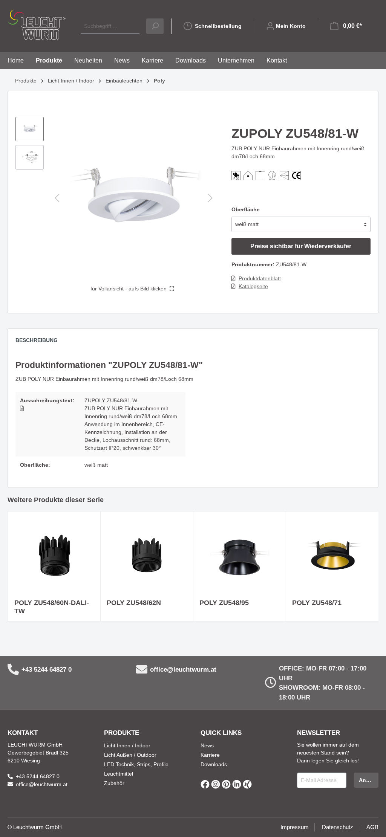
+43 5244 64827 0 (46, 669)
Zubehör (114, 783)
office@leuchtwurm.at (183, 669)
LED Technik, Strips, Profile (136, 764)
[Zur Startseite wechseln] (37, 24)
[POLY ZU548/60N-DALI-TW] (54, 555)
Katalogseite (253, 286)
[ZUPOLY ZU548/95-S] (239, 555)
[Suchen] (155, 26)
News (207, 745)
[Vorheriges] (57, 198)
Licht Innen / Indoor (127, 745)
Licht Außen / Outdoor (130, 755)
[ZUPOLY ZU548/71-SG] (332, 555)
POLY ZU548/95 (224, 602)
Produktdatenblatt (260, 278)
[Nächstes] (210, 198)
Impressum (294, 827)
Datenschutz (337, 827)
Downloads (214, 764)
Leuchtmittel (118, 774)
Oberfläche (245, 209)
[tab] (40, 342)
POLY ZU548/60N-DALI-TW (51, 607)
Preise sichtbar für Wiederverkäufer (300, 246)
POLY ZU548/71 (317, 602)
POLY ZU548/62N (134, 602)
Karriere (210, 755)
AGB (372, 827)
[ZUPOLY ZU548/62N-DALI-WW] (147, 555)
